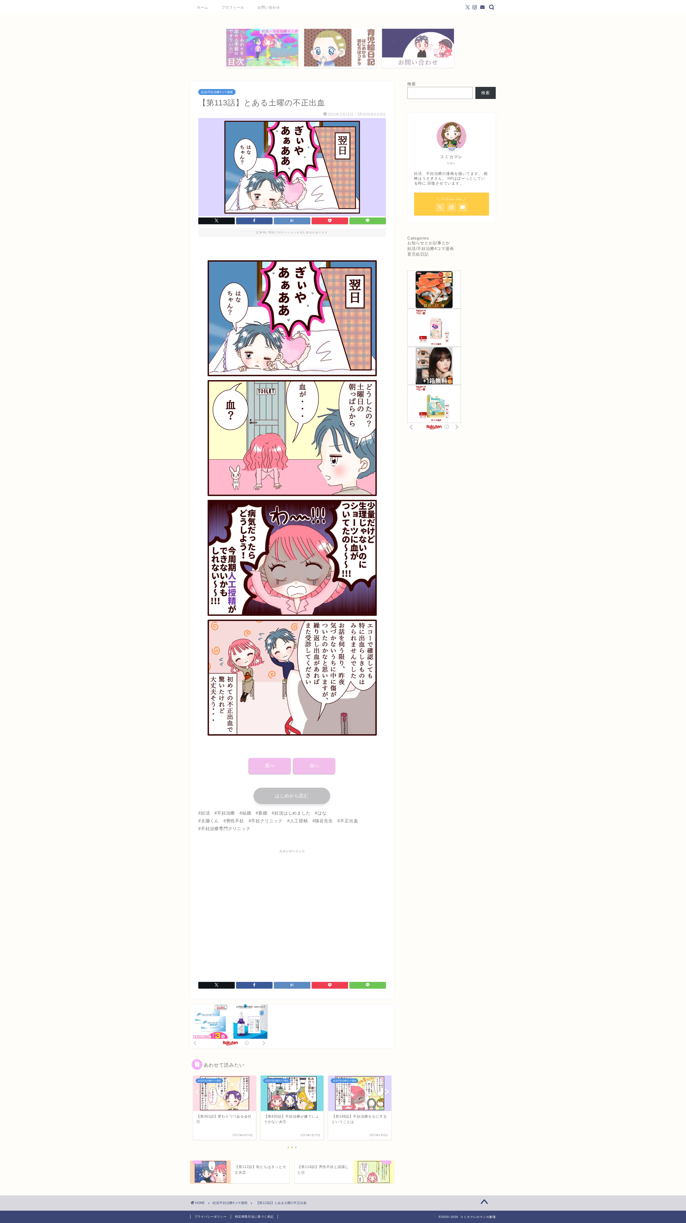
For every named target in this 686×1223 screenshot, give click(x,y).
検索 (411, 84)
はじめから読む (292, 795)
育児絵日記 (418, 254)
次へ (314, 765)
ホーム (202, 7)
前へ (270, 765)
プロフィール (233, 7)
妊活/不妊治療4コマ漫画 (217, 92)
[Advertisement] (292, 912)
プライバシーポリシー (211, 1216)
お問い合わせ (269, 7)
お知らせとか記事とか (428, 243)
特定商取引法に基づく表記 (254, 1216)
